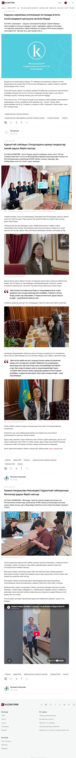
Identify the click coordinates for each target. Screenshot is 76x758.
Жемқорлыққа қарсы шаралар (49, 726)
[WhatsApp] (10, 122)
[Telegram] (16, 122)
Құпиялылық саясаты (46, 719)
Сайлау (7, 460)
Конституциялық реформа (29, 8)
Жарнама (4, 748)
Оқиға (3, 715)
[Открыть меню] (72, 2)
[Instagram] (5, 122)
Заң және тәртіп (62, 8)
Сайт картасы (6, 741)
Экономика (5, 726)
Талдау (3, 723)
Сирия (64, 118)
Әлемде (4, 730)
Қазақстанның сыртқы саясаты (16, 114)
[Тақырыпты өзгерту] (67, 2)
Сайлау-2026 (11, 8)
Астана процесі (53, 118)
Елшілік (27, 460)
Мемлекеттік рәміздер (47, 723)
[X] (26, 122)
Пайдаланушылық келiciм (47, 715)
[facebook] (55, 705)
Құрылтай (17, 460)
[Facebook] (21, 122)
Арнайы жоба (43, 8)
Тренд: (3, 8)
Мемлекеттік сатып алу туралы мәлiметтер (54, 730)
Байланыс (4, 745)
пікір (62, 599)
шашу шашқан (54, 448)
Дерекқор (52, 8)
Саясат (20, 464)
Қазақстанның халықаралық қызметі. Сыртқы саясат (25, 118)
